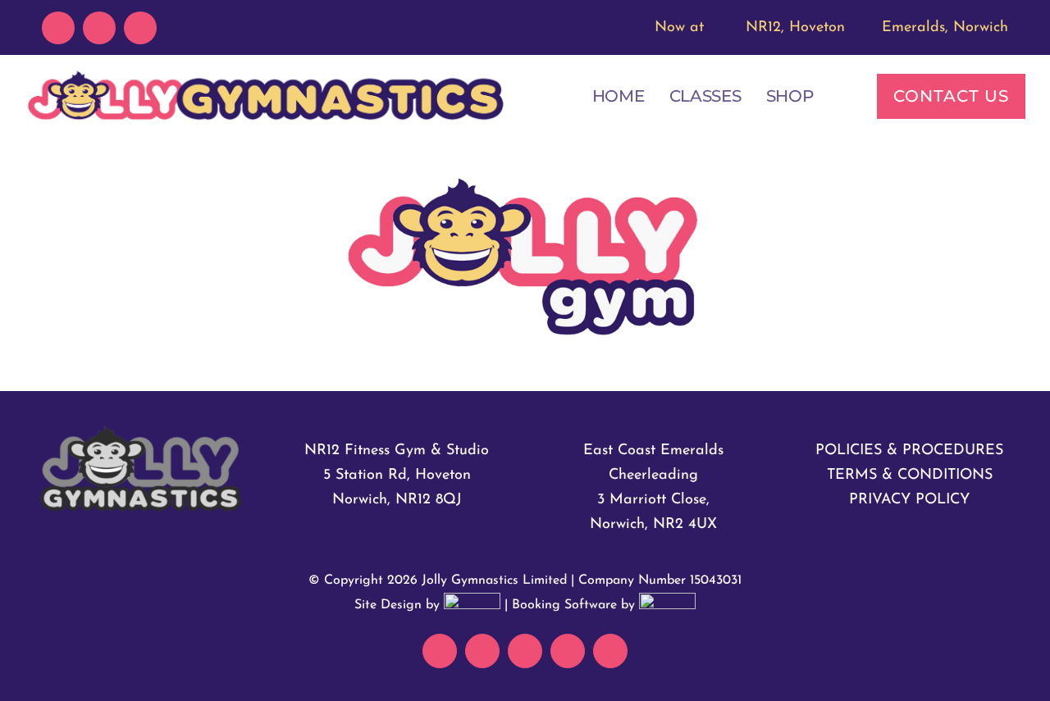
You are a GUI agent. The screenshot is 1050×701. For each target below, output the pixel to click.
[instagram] (140, 27)
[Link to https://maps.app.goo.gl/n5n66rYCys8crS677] (725, 24)
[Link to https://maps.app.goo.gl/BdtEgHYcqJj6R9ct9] (861, 24)
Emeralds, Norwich (945, 27)
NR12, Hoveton (795, 27)
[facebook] (99, 27)
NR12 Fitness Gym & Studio (396, 451)
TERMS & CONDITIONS (910, 475)
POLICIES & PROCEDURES (909, 451)
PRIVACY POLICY (909, 500)
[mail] (58, 27)
